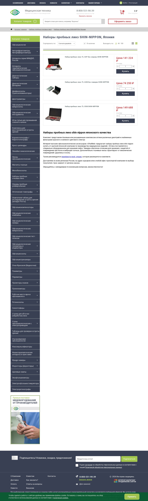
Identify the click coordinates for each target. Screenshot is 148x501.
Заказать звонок (85, 16)
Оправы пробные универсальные (19, 185)
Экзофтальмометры (20, 377)
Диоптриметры (18, 99)
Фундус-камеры (18, 360)
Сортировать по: (57, 43)
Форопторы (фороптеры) (23, 366)
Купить (125, 71)
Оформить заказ (122, 21)
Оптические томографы (22, 192)
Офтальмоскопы (19, 254)
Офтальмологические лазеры (21, 222)
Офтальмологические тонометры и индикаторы (21, 246)
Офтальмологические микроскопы (21, 106)
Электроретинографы (21, 389)
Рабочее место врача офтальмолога (21, 295)
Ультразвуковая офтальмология (19, 340)
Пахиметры (17, 271)
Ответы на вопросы (34, 484)
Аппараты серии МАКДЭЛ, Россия (23, 59)
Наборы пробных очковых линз (19, 177)
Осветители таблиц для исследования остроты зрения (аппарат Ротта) (25, 199)
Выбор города (94, 3)
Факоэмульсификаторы (22, 346)
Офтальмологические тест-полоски (23, 237)
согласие (88, 465)
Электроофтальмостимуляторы (25, 383)
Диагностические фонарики (19, 84)
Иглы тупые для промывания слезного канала (24, 121)
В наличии (91, 43)
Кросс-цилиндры (19, 145)
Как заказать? (32, 480)
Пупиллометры (18, 288)
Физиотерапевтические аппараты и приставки (22, 353)
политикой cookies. (60, 498)
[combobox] (66, 43)
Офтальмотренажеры (21, 259)
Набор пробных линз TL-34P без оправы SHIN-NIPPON (86, 57)
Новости (53, 3)
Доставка (31, 3)
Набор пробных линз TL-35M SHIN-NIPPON (82, 106)
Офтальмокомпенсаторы (22, 207)
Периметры (17, 277)
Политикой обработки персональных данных (103, 467)
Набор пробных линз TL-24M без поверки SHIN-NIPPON (87, 82)
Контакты (80, 3)
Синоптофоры (18, 308)
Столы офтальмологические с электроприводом (22, 323)
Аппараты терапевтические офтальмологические (21, 68)
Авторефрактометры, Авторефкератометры (21, 51)
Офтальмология (19, 45)
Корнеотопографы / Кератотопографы (20, 138)
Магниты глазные (19, 165)
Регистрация (133, 3)
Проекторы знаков (20, 283)
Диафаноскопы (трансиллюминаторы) (21, 92)
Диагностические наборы (19, 77)
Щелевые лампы (19, 372)
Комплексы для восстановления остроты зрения (23, 130)
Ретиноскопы (18, 302)
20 (116, 43)
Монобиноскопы (19, 170)
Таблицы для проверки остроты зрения (25, 332)
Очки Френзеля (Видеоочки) (24, 265)
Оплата (43, 3)
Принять (132, 496)
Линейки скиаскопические (23, 151)
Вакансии (30, 488)
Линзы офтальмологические (21, 158)
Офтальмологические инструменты (21, 113)
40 (119, 43)
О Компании (18, 3)
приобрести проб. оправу (71, 157)
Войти (125, 3)
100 (122, 43)
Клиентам (65, 3)
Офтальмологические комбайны (21, 214)
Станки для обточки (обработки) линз (20, 315)
